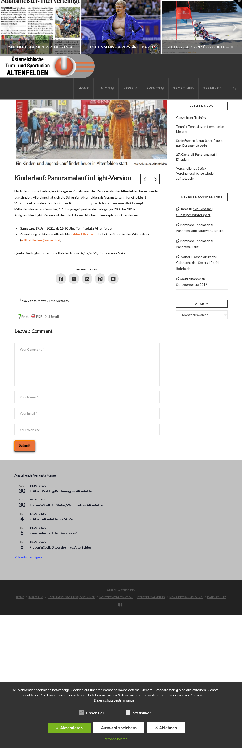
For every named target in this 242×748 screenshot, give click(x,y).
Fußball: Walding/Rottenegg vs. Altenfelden (61, 491)
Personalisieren (115, 739)
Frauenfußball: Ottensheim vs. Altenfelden (60, 547)
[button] (237, 4)
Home (20, 597)
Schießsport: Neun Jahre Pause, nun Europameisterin (199, 142)
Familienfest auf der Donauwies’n (54, 533)
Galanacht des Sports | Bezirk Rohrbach (198, 265)
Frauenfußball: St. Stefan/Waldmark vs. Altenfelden (67, 505)
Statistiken (142, 713)
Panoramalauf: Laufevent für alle (200, 231)
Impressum (35, 597)
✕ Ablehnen (166, 728)
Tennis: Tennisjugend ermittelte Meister (200, 128)
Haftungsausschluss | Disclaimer (71, 597)
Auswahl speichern (119, 728)
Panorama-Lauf (187, 247)
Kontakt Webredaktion (116, 597)
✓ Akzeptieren (69, 728)
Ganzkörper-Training (191, 117)
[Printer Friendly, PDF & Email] (37, 316)
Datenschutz (216, 597)
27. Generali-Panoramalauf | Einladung (196, 156)
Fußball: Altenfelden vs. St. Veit (52, 519)
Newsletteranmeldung (186, 597)
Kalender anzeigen (28, 557)
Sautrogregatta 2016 (191, 285)
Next (232, 27)
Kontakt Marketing (151, 597)
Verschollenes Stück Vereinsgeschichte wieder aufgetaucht (195, 173)
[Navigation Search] (234, 88)
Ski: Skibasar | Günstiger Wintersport (194, 212)
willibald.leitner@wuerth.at (40, 240)
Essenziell (95, 713)
